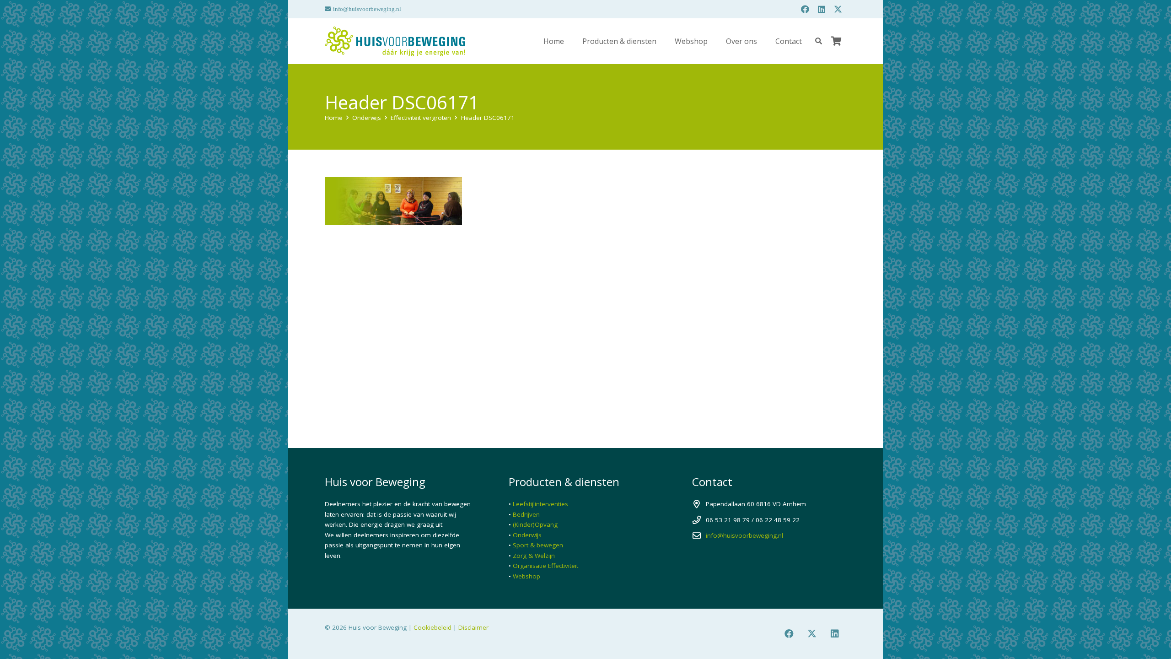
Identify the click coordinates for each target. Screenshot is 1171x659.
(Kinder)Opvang (535, 524)
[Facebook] (805, 9)
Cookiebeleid (432, 627)
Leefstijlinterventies (540, 504)
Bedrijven (526, 514)
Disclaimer (473, 627)
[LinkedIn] (821, 9)
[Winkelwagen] (836, 41)
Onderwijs (527, 535)
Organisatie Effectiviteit (545, 566)
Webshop (526, 576)
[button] (663, 41)
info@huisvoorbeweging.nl (744, 535)
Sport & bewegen (538, 545)
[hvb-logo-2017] (395, 41)
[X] (838, 9)
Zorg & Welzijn (534, 555)
